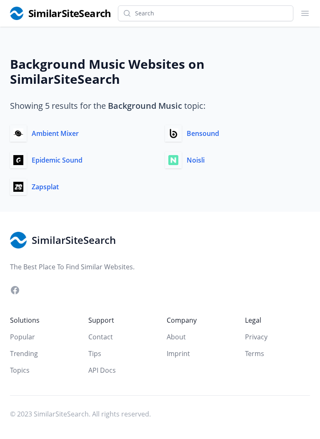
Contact (100, 336)
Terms (254, 353)
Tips (94, 353)
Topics (20, 370)
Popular (22, 336)
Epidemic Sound (57, 160)
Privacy (256, 336)
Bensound (203, 133)
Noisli (196, 160)
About (176, 336)
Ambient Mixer (55, 133)
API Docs (102, 370)
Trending (24, 353)
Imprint (178, 353)
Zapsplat (45, 186)
